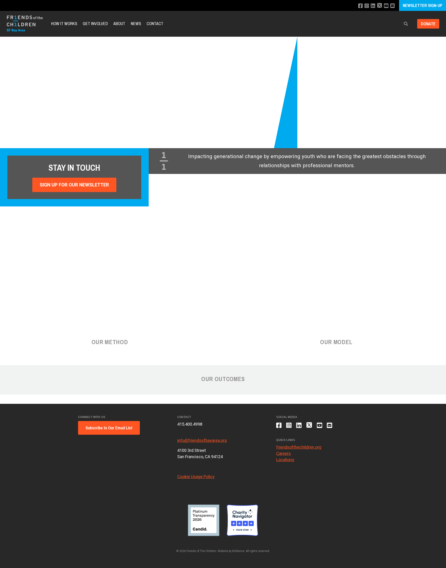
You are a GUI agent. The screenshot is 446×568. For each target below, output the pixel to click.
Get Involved (95, 24)
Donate (428, 24)
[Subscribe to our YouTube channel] (386, 6)
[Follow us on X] (379, 6)
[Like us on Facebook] (360, 6)
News (136, 24)
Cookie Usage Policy (196, 476)
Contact (155, 24)
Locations (285, 459)
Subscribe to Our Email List (108, 428)
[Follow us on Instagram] (366, 6)
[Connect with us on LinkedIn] (373, 6)
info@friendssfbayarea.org (202, 440)
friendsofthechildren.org (298, 447)
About (119, 24)
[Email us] (392, 6)
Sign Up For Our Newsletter (74, 185)
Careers (283, 453)
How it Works (64, 24)
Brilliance (238, 551)
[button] (406, 24)
